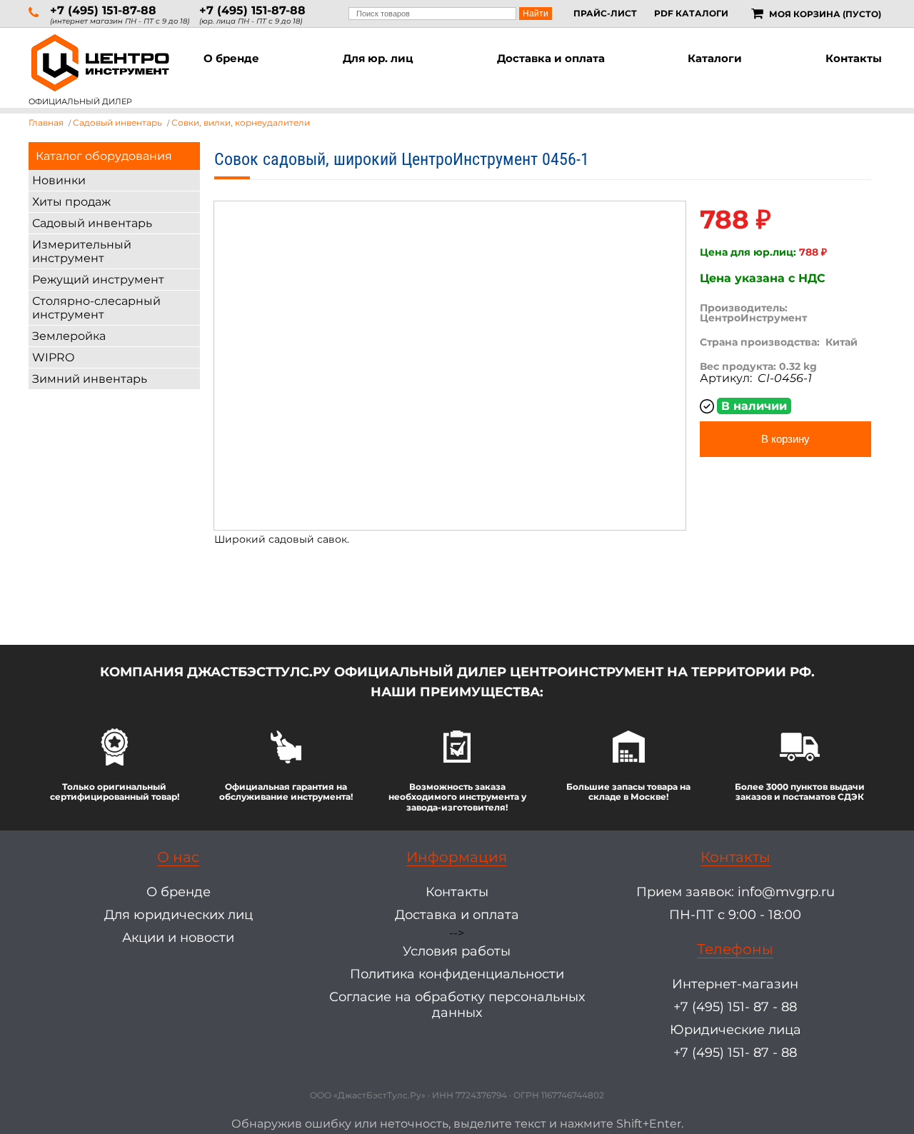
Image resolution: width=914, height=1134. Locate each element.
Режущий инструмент (98, 279)
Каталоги (715, 58)
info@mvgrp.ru (786, 892)
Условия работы (457, 951)
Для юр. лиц (378, 58)
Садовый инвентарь (92, 223)
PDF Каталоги (691, 13)
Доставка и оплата (551, 58)
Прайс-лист (605, 13)
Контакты (853, 58)
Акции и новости (178, 937)
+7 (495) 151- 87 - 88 (735, 1007)
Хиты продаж (71, 202)
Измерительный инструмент (81, 251)
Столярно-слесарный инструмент (96, 307)
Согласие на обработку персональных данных (457, 1004)
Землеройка (69, 336)
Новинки (59, 180)
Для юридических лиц (178, 915)
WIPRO (53, 357)
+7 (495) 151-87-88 (103, 10)
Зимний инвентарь (89, 379)
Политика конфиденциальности (457, 974)
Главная (46, 122)
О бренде (231, 58)
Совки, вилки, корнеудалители (240, 122)
